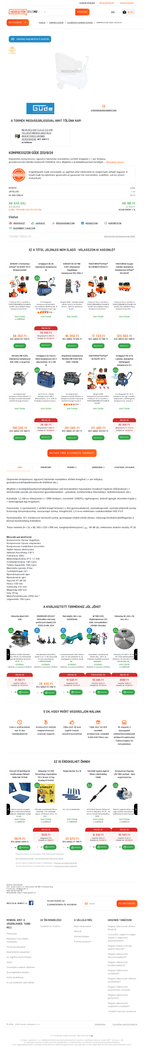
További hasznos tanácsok (122, 1011)
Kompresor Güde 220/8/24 (66, 863)
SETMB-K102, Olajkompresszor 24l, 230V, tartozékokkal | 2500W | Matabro (98, 620)
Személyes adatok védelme (21, 967)
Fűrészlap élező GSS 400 (20, 618)
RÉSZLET (19, 346)
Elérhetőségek (87, 3)
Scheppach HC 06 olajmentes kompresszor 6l (46, 267)
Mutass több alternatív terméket (72, 453)
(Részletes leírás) (115, 162)
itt (92, 1036)
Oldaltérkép (100, 1024)
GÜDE (132, 188)
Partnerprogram (82, 941)
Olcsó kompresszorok (25, 859)
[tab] (72, 467)
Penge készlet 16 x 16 (72, 771)
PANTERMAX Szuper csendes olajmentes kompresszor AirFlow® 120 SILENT (124, 267)
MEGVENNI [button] (25, 692)
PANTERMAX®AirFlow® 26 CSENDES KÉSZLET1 (98, 265)
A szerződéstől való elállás (20, 982)
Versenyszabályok (16, 947)
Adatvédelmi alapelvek (18, 952)
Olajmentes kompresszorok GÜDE (119, 236)
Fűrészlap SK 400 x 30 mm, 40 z (124, 618)
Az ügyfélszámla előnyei (19, 957)
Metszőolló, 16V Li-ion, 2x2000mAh (72, 618)
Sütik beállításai (15, 977)
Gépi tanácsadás (82, 926)
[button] (23, 692)
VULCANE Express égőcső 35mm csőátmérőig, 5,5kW (98, 774)
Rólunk (78, 931)
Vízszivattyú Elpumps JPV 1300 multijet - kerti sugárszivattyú (124, 774)
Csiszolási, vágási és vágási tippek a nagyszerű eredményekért (122, 937)
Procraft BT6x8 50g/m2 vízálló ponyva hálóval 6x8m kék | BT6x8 (19, 774)
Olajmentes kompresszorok (80, 23)
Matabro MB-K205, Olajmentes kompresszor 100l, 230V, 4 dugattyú (20, 359)
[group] (20, 654)
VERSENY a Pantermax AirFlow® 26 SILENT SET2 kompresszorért (20, 267)
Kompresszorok (56, 23)
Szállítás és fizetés (50, 926)
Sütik (9, 962)
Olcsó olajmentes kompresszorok (49, 859)
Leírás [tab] (19, 467)
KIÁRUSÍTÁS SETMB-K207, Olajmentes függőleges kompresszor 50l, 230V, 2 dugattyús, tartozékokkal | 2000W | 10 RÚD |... (72, 267)
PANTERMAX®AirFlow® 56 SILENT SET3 (98, 357)
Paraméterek (46, 467)
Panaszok (12, 933)
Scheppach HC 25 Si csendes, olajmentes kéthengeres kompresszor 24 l (124, 359)
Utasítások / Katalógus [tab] (124, 467)
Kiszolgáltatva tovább (18, 972)
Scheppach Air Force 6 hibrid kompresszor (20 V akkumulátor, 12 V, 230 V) (46, 359)
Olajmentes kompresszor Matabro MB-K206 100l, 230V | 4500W (72, 359)
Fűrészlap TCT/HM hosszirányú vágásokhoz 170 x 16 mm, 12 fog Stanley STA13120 (46, 775)
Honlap (42, 23)
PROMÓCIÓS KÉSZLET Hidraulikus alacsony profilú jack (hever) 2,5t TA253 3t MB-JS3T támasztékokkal (46, 620)
